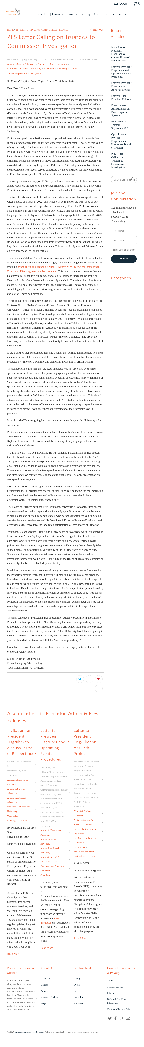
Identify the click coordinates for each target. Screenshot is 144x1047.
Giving (77, 978)
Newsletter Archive (49, 997)
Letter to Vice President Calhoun (121, 97)
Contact (111, 980)
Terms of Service (115, 987)
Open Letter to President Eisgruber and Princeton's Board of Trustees (121, 141)
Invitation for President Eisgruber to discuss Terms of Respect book (22, 742)
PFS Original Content (69, 68)
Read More (13, 953)
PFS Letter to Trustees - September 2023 (120, 125)
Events (77, 984)
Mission (44, 984)
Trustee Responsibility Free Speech (24, 73)
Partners (44, 991)
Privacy (110, 993)
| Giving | (85, 14)
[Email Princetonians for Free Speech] (128, 1018)
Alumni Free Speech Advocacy (52, 64)
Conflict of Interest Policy (119, 1009)
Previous (98, 30)
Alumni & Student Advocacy (21, 64)
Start (41, 14)
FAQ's (43, 1003)
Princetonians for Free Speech (29, 1032)
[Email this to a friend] (99, 688)
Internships (79, 997)
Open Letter (50, 68)
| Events (71, 14)
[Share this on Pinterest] (99, 679)
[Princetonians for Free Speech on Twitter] (109, 1018)
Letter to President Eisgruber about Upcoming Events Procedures (121, 71)
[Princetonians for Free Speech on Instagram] (122, 1018)
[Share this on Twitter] (80, 679)
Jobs (76, 991)
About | (98, 14)
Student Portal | (117, 14)
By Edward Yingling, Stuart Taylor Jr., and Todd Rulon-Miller (36, 59)
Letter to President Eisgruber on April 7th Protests (85, 742)
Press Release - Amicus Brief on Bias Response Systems (120, 110)
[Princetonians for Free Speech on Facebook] (115, 1018)
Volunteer (78, 1003)
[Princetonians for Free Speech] (13, 12)
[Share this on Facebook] (89, 679)
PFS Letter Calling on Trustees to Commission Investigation (118, 160)
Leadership (46, 978)
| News (55, 14)
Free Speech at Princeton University (24, 68)
